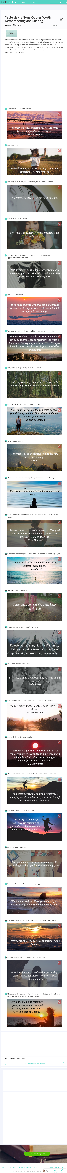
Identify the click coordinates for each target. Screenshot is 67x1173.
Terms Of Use (11, 1167)
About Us (24, 2)
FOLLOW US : (53, 1167)
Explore (32, 2)
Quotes (9, 25)
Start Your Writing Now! (37, 1154)
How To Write (38, 1167)
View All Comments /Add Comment (35, 1063)
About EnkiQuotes (25, 1167)
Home (2, 1167)
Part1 (11, 33)
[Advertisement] (34, 67)
